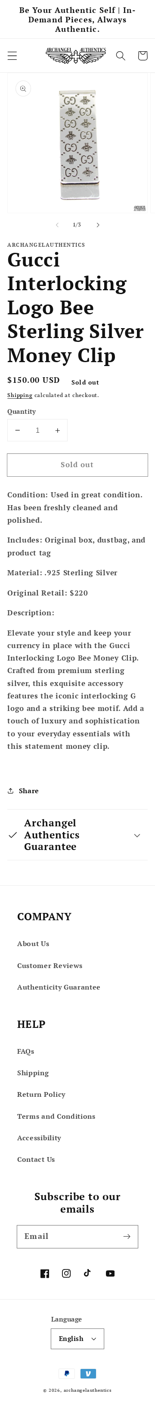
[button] (12, 56)
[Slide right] (97, 224)
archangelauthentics (88, 1390)
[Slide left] (57, 224)
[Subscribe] (127, 1237)
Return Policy (41, 1094)
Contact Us (36, 1159)
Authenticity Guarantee (59, 987)
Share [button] (29, 790)
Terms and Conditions (56, 1116)
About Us (33, 943)
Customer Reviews (50, 965)
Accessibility (39, 1137)
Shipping (19, 395)
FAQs (25, 1051)
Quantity (21, 411)
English (71, 1338)
